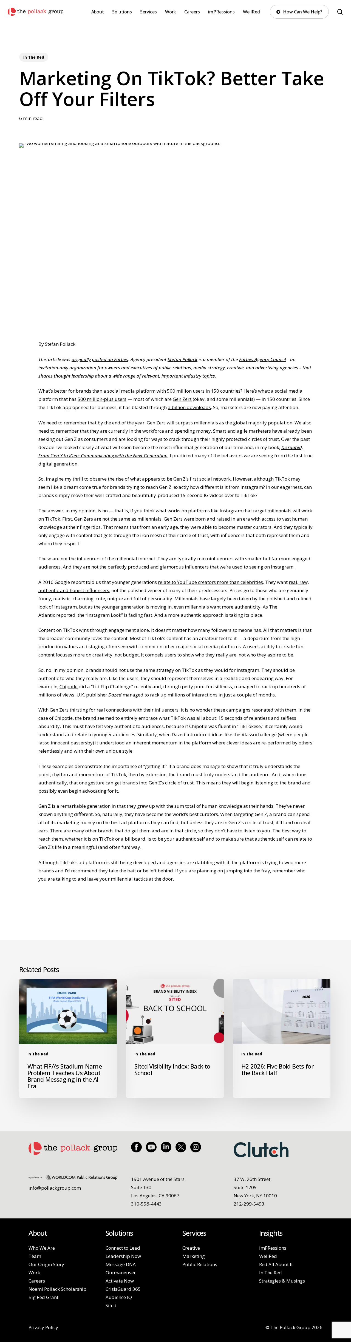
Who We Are (42, 1248)
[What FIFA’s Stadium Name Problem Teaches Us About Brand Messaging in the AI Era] (68, 1038)
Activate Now (120, 1281)
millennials (279, 510)
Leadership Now (123, 1256)
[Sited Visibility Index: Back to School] (175, 1038)
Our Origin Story (46, 1264)
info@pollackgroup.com (55, 1188)
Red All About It (276, 1264)
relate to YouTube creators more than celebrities (210, 582)
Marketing (193, 1256)
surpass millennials (197, 422)
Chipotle (69, 686)
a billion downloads (189, 407)
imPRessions (272, 1248)
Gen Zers (182, 399)
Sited (111, 1305)
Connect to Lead (123, 1248)
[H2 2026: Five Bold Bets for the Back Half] (282, 1038)
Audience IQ (119, 1297)
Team (35, 1256)
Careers (37, 1281)
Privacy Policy (43, 1327)
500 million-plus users (102, 399)
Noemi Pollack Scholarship (57, 1289)
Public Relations (199, 1264)
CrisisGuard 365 (123, 1289)
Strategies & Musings (282, 1281)
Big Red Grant (43, 1297)
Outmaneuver (121, 1272)
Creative (191, 1248)
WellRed (268, 1256)
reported (65, 615)
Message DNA (121, 1264)
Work (34, 1272)
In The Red (33, 57)
